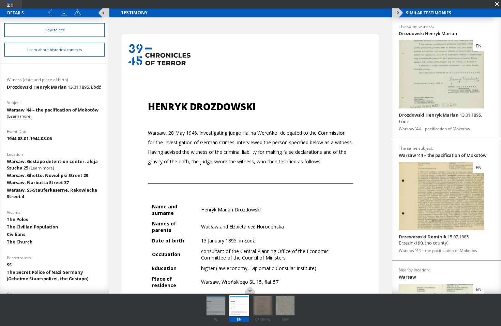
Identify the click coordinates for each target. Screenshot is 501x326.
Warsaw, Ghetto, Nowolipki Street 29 (47, 175)
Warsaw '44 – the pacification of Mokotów (52, 110)
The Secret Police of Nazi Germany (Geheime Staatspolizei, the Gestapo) (47, 275)
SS (9, 265)
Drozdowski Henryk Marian (54, 87)
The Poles (17, 219)
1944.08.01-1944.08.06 (29, 138)
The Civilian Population (32, 227)
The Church (20, 242)
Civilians (16, 234)
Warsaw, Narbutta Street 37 (38, 182)
